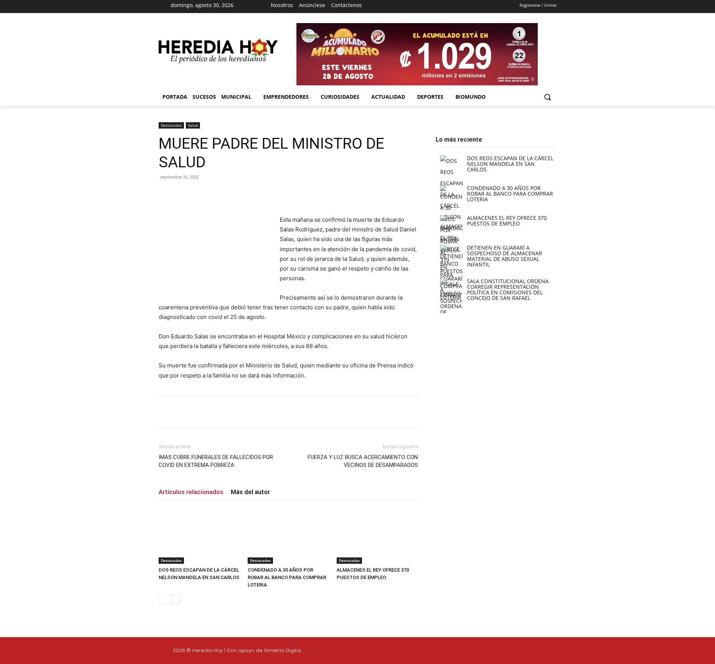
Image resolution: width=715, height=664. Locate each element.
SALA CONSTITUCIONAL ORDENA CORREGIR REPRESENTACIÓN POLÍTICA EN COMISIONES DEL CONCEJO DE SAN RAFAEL (508, 289)
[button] (547, 97)
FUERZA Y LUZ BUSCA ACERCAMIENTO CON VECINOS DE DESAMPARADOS (363, 461)
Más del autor (250, 492)
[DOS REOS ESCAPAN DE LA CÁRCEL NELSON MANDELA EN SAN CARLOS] (199, 536)
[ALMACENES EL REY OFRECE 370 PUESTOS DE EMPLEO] (377, 536)
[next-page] (175, 599)
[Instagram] (415, 6)
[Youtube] (441, 6)
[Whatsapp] (614, 652)
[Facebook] (402, 6)
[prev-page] (163, 599)
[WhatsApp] (262, 193)
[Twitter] (578, 652)
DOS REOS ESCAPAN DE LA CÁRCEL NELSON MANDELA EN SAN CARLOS (510, 163)
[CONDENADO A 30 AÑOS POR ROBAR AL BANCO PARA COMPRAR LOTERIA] (288, 536)
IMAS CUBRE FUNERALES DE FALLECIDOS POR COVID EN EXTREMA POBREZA (216, 461)
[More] (280, 193)
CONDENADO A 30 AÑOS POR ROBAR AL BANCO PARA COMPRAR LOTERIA (287, 577)
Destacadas (171, 125)
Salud (193, 125)
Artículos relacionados (191, 492)
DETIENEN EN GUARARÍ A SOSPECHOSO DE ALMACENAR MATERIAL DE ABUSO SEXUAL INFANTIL (504, 256)
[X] (428, 6)
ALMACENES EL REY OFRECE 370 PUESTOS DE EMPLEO (507, 220)
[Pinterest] (245, 193)
